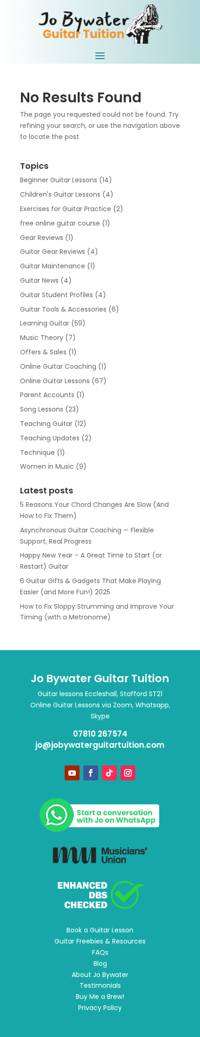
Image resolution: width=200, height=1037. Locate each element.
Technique (37, 452)
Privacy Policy (100, 1007)
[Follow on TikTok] (109, 772)
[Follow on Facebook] (90, 772)
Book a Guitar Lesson (100, 930)
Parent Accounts (47, 394)
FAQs (100, 952)
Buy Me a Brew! (100, 996)
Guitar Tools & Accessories (63, 309)
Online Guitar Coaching (58, 366)
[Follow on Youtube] (72, 772)
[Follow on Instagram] (127, 772)
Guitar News (39, 280)
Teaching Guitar (46, 423)
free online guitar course (60, 223)
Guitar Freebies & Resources (100, 941)
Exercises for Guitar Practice (65, 208)
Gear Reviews (41, 237)
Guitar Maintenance (52, 266)
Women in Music (47, 466)
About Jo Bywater (100, 974)
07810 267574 (100, 733)
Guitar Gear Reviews (52, 251)
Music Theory (41, 337)
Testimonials (100, 985)
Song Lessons (41, 409)
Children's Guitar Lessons (60, 194)
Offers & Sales (43, 352)
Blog (100, 963)
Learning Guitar (44, 323)
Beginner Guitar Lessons (58, 180)
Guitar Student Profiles (56, 294)
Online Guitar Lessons (55, 381)
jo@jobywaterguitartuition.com (100, 745)
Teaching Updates (50, 438)
